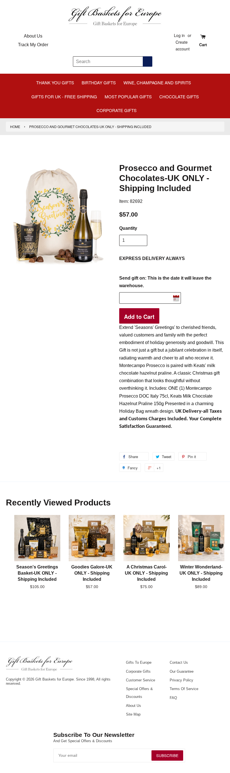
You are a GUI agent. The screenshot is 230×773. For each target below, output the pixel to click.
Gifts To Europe (138, 662)
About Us (33, 36)
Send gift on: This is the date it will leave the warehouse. (165, 282)
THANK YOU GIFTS (55, 82)
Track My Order (33, 44)
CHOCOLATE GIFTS (179, 96)
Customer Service (140, 680)
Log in (179, 35)
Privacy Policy (181, 680)
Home (15, 126)
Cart (203, 44)
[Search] (147, 61)
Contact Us (179, 662)
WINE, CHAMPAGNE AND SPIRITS (157, 82)
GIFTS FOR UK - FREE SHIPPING (64, 96)
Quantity (128, 228)
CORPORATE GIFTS (116, 110)
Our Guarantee (182, 671)
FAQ (173, 698)
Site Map (133, 714)
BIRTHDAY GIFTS (99, 82)
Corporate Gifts (138, 671)
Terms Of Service (184, 689)
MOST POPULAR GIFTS (128, 96)
